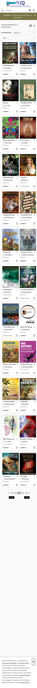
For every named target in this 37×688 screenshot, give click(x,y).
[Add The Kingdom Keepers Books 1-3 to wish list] (17, 336)
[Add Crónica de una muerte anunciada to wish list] (34, 373)
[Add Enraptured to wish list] (17, 485)
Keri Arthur (8, 292)
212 (15, 493)
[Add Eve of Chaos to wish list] (34, 149)
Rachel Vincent (9, 180)
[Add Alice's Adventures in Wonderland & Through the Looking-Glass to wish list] (17, 149)
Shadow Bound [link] (8, 178)
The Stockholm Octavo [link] (27, 215)
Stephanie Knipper (10, 404)
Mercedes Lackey (9, 217)
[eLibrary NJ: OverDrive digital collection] (18, 4)
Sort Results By (6, 33)
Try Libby (6, 15)
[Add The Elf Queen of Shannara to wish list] (17, 74)
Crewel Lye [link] (6, 252)
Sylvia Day (25, 142)
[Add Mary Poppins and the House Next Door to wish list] (17, 448)
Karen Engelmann (27, 217)
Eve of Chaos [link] (25, 140)
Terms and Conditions (9, 663)
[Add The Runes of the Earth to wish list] (34, 261)
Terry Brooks (8, 68)
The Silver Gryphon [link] (27, 290)
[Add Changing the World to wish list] (17, 224)
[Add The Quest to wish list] (34, 485)
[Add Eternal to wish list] (17, 112)
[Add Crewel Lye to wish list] (17, 261)
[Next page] (30, 493)
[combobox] (14, 10)
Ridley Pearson (9, 329)
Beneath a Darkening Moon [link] (27, 439)
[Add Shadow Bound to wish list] (17, 186)
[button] (30, 26)
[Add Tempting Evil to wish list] (17, 298)
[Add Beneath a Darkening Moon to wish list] (34, 448)
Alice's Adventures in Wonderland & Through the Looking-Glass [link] (9, 140)
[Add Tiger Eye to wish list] (34, 186)
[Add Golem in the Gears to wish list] (17, 373)
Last (27, 497)
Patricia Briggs (26, 329)
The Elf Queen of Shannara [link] (9, 66)
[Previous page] (8, 493)
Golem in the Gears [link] (9, 364)
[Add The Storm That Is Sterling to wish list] (34, 74)
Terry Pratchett (26, 105)
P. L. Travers (8, 441)
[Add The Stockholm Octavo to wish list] (34, 224)
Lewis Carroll (8, 142)
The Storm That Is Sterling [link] (27, 66)
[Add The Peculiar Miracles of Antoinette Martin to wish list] (17, 410)
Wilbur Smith (25, 479)
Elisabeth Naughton (10, 479)
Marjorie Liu (25, 180)
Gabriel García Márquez (28, 367)
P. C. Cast (7, 105)
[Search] (2, 10)
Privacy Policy (24, 663)
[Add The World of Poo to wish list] (34, 112)
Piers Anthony (8, 255)
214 (23, 493)
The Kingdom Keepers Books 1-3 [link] (9, 327)
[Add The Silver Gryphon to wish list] (34, 298)
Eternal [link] (5, 103)
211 (12, 493)
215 (26, 493)
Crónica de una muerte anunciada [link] (27, 364)
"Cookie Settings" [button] (24, 675)
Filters (5, 38)
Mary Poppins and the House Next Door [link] (9, 439)
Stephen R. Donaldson (28, 255)
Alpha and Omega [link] (26, 327)
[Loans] (30, 10)
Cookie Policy (24, 682)
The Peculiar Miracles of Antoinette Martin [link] (9, 402)
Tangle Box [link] (24, 402)
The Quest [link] (24, 476)
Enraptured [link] (6, 476)
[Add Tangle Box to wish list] (34, 410)
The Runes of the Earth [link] (27, 252)
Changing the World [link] (9, 215)
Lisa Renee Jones (26, 68)
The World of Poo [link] (26, 103)
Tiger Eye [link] (24, 178)
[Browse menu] (34, 10)
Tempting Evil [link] (7, 290)
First (11, 497)
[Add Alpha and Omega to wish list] (34, 336)
